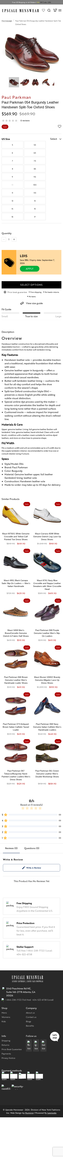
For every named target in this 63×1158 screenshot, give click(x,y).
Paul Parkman (16, 97)
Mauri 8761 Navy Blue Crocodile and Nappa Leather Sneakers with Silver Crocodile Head (47, 584)
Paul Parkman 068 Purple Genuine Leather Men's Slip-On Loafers (47, 633)
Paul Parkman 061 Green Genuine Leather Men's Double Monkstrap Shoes (47, 774)
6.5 (35, 153)
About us (30, 1012)
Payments (6, 1053)
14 (12, 209)
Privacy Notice (8, 1058)
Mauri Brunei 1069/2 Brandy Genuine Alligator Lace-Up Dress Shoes (47, 680)
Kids (4, 1021)
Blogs (28, 1021)
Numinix (29, 1113)
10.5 (34, 185)
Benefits (30, 1025)
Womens (6, 1017)
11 (12, 193)
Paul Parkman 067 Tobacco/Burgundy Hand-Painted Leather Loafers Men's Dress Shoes (16, 775)
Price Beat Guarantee (12, 1049)
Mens (4, 1012)
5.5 (35, 145)
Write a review (33, 867)
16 (12, 217)
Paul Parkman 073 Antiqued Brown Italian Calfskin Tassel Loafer (16, 727)
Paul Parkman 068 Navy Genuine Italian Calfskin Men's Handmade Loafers (47, 727)
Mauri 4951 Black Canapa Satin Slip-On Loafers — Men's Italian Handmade (16, 583)
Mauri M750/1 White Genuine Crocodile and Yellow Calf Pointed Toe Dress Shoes (15, 536)
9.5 (35, 177)
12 (12, 201)
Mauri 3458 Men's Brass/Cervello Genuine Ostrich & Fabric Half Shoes (16, 633)
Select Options (31, 284)
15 (35, 209)
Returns (5, 1045)
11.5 (35, 193)
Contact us (31, 1017)
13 (35, 201)
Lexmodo (51, 1113)
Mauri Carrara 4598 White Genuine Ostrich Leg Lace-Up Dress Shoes (47, 536)
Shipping (6, 1040)
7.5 (35, 161)
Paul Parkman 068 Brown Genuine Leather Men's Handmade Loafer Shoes (16, 680)
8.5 (35, 169)
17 (35, 217)
